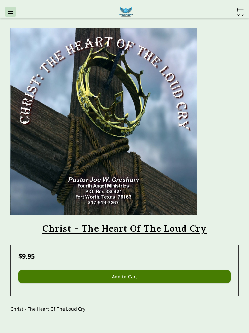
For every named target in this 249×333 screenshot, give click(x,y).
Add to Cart (124, 276)
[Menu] (10, 12)
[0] (240, 12)
